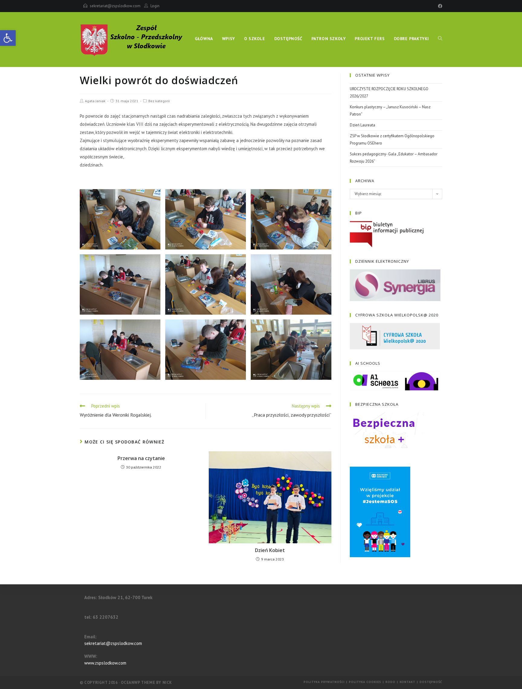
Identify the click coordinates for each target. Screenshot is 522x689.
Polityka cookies (365, 682)
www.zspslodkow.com (105, 663)
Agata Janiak (95, 101)
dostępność (431, 682)
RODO (390, 682)
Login (155, 5)
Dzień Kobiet (270, 550)
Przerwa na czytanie (141, 458)
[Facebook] (439, 6)
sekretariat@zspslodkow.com (115, 5)
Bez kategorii (159, 101)
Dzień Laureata (362, 125)
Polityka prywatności (324, 682)
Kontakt (407, 682)
